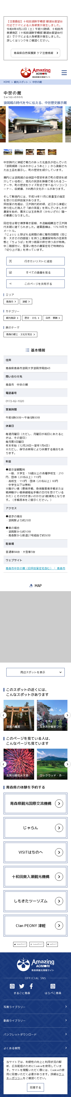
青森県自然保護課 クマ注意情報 (33, 53)
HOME (7, 82)
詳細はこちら (12, 750)
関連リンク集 (12, 1089)
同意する (35, 1087)
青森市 (9, 301)
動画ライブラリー (15, 1020)
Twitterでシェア (21, 944)
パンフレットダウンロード (20, 1034)
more (7, 701)
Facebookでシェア (38, 944)
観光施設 (11, 318)
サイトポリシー (13, 1083)
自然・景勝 (51, 318)
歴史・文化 (30, 318)
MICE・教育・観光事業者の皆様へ (25, 1077)
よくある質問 (12, 1048)
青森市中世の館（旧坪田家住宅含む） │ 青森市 (35, 568)
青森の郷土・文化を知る (19, 334)
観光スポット (21, 82)
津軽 (24, 301)
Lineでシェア (53, 944)
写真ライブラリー (15, 1007)
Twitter (21, 986)
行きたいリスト (18, 1067)
